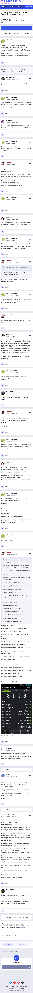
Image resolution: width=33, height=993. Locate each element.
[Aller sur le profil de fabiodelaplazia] (3, 41)
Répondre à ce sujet (17, 28)
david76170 (6, 19)
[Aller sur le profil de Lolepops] (3, 121)
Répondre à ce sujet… (10, 935)
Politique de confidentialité (19, 986)
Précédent (7, 33)
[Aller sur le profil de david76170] (3, 78)
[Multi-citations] (2, 63)
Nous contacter (13, 988)
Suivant (26, 33)
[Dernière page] (31, 33)
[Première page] (2, 33)
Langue (7, 986)
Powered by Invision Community (16, 990)
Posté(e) (12, 42)
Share (8, 944)
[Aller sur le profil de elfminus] (3, 218)
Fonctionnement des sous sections (13, 967)
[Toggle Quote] (4, 267)
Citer (6, 62)
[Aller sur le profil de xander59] (3, 163)
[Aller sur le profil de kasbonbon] (3, 815)
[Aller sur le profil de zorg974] (3, 749)
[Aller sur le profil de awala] (3, 775)
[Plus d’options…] (30, 41)
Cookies (21, 988)
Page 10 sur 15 (17, 33)
